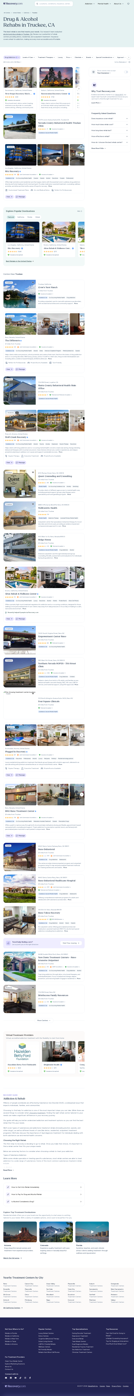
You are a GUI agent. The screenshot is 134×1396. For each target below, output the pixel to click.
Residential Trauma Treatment (82, 1347)
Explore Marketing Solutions (15, 1364)
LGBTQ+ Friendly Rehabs (47, 1344)
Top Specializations (80, 1329)
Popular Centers (45, 1329)
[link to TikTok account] (20, 1378)
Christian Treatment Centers (82, 1352)
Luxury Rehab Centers (46, 1333)
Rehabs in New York (12, 1339)
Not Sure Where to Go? (14, 1329)
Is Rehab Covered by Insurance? (117, 1338)
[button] (18, 62)
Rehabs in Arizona (11, 1344)
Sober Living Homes (46, 1341)
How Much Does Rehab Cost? (116, 1344)
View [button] (8, 197)
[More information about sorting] (129, 62)
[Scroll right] (129, 57)
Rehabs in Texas (10, 1341)
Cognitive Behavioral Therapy (49, 1339)
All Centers (7, 12)
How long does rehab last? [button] (101, 130)
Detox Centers (44, 1336)
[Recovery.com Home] (13, 4)
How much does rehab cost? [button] (102, 124)
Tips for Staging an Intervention (117, 1341)
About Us (8, 1366)
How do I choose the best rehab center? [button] (106, 142)
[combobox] (54, 3)
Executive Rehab (78, 1339)
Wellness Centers (44, 1347)
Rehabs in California (12, 1336)
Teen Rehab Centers (79, 1341)
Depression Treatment (80, 1336)
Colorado (44, 1245)
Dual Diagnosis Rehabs (80, 1344)
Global (37, 217)
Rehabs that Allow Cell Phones (49, 1352)
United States (17, 12)
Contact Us (9, 1369)
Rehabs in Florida (11, 1333)
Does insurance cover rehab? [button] (102, 118)
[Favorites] (128, 4)
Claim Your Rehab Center (14, 1361)
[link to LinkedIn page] (11, 1378)
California (26, 12)
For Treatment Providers (15, 1357)
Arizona (7, 1245)
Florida (29, 217)
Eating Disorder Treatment (81, 1333)
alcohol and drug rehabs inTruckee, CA (17, 34)
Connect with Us (11, 1374)
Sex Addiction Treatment (81, 1349)
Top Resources (112, 1329)
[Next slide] (79, 88)
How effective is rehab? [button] (100, 136)
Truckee (19, 274)
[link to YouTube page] (16, 1378)
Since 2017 (119, 95)
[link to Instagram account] (25, 1378)
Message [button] (22, 197)
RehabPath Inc (93, 1386)
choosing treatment (37, 1113)
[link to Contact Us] (6, 1378)
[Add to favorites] (33, 116)
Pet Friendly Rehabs (45, 1349)
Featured (11, 217)
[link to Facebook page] (30, 1378)
